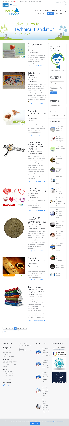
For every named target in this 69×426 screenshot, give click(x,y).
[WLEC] (59, 353)
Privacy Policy (53, 88)
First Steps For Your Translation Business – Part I (60, 201)
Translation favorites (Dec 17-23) (37, 259)
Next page (14, 331)
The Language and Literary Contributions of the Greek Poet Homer (37, 220)
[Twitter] (57, 2)
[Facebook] (65, 5)
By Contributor (31, 151)
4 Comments (39, 153)
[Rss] (60, 2)
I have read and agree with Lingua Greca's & (57, 88)
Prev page (7, 331)
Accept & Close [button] (35, 423)
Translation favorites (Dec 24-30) (37, 189)
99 (26, 328)
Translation (32, 153)
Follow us (21, 349)
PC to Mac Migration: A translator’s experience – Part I (59, 179)
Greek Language (33, 228)
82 (12, 328)
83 (15, 328)
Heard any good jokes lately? (59, 169)
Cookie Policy (60, 421)
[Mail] (65, 2)
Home (16, 34)
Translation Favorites (34, 52)
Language (31, 296)
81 (9, 328)
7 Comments (39, 296)
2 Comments (42, 228)
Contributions (39, 151)
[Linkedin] (63, 2)
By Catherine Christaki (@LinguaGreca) (33, 49)
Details (29, 65)
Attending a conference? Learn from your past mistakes (59, 160)
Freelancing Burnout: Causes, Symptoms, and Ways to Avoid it (60, 235)
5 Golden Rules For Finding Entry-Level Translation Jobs (60, 213)
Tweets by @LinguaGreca (25, 344)
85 (20, 328)
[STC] (59, 377)
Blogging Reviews (33, 81)
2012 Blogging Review (34, 74)
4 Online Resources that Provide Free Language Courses (36, 289)
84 (18, 328)
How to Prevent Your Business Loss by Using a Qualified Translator (37, 145)
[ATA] (59, 348)
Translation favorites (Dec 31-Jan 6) (37, 113)
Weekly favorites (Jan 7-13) (35, 45)
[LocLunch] (59, 364)
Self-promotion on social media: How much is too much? (60, 247)
